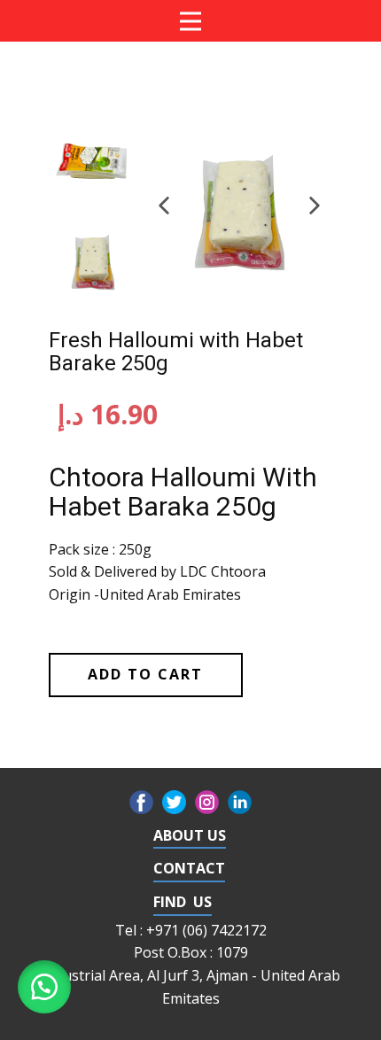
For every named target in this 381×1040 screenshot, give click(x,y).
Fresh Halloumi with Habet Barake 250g (176, 352)
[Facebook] (141, 802)
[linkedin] (240, 802)
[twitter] (174, 802)
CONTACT (189, 868)
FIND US (182, 902)
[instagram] (207, 802)
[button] (164, 205)
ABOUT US (189, 835)
